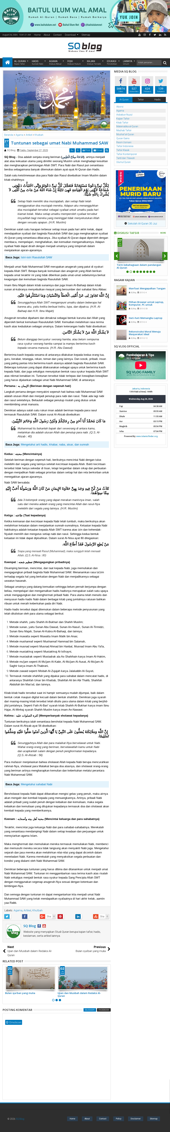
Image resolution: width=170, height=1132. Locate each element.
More (163, 232)
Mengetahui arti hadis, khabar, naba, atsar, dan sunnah (55, 444)
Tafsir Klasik (122, 150)
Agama (55, 62)
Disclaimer (136, 1119)
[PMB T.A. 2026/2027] (141, 195)
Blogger (89, 1010)
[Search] (165, 62)
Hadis (37, 62)
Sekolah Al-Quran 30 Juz (142, 223)
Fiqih (74, 62)
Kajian (94, 62)
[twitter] (155, 34)
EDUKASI (112, 62)
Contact (57, 35)
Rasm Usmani (123, 142)
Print (87, 150)
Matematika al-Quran (127, 126)
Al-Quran (20, 62)
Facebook (104, 1010)
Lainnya (127, 62)
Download (70, 35)
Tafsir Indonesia (124, 146)
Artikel (27, 910)
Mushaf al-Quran (125, 134)
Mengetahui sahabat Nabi (36, 784)
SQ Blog (20, 1119)
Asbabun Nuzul (124, 114)
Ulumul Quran (123, 162)
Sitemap (86, 35)
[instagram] (144, 34)
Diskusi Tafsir (128, 233)
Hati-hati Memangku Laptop (145, 318)
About (47, 35)
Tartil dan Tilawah (125, 158)
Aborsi (119, 106)
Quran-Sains (122, 138)
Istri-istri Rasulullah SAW (36, 257)
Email (99, 150)
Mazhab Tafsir (123, 130)
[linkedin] (160, 34)
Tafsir (141, 99)
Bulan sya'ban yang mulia (20, 993)
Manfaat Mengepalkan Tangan (147, 288)
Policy (118, 1119)
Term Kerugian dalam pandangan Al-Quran (138, 266)
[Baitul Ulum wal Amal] (85, 16)
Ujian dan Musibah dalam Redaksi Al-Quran (79, 994)
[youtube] (139, 34)
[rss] (165, 34)
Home (37, 35)
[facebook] (149, 34)
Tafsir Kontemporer (126, 154)
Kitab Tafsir (122, 122)
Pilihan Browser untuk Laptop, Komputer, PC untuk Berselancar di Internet (146, 304)
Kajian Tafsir (122, 118)
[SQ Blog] (7, 62)
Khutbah (37, 910)
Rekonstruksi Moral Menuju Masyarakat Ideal (145, 333)
